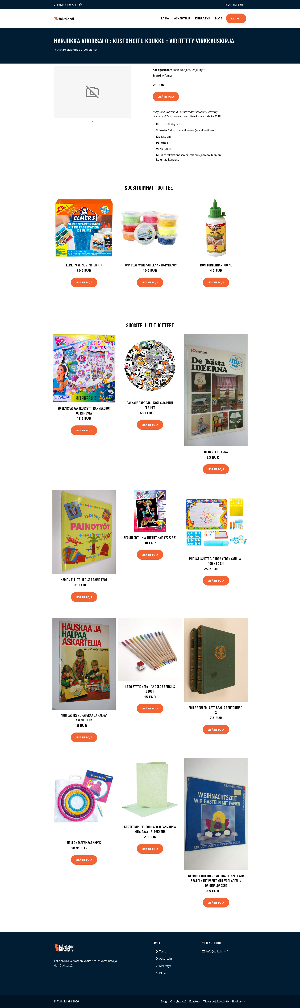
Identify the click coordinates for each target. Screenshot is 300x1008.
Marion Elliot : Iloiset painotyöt (84, 579)
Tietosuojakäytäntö (216, 1001)
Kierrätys (202, 18)
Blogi (219, 18)
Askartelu (182, 18)
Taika (165, 18)
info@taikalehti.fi (234, 4)
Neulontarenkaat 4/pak (84, 842)
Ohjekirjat (91, 50)
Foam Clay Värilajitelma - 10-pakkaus (150, 265)
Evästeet (194, 1001)
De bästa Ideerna (216, 452)
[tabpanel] (92, 92)
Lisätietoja (166, 96)
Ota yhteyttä (178, 1001)
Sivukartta (238, 1001)
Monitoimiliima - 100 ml (216, 265)
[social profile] (80, 4)
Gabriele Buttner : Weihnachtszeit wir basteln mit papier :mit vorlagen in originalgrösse (216, 881)
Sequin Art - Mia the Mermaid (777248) (150, 537)
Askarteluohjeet (68, 50)
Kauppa (236, 18)
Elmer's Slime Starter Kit (84, 265)
